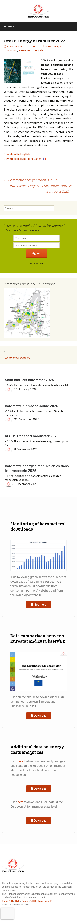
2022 (38, 46)
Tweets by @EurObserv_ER (19, 358)
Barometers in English (31, 50)
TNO (17, 901)
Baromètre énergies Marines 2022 (30, 180)
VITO (33, 901)
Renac (25, 901)
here (20, 761)
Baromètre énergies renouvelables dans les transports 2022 (41, 188)
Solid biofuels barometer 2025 (29, 380)
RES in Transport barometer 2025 (32, 436)
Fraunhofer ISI (45, 901)
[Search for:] (29, 208)
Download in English (17, 154)
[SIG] (27, 312)
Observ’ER (7, 901)
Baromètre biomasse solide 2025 (31, 406)
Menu (11, 26)
